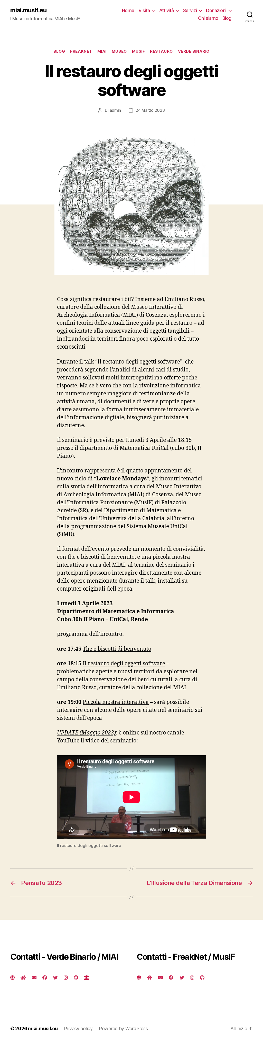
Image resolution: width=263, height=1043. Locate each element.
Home (128, 10)
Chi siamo (208, 18)
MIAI (102, 51)
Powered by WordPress (123, 1028)
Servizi (190, 10)
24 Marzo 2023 (150, 110)
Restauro (161, 51)
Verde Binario (194, 51)
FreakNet (81, 51)
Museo (119, 51)
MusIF (138, 51)
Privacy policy (78, 1028)
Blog (226, 18)
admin (115, 110)
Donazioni (216, 10)
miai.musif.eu (28, 10)
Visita (144, 10)
